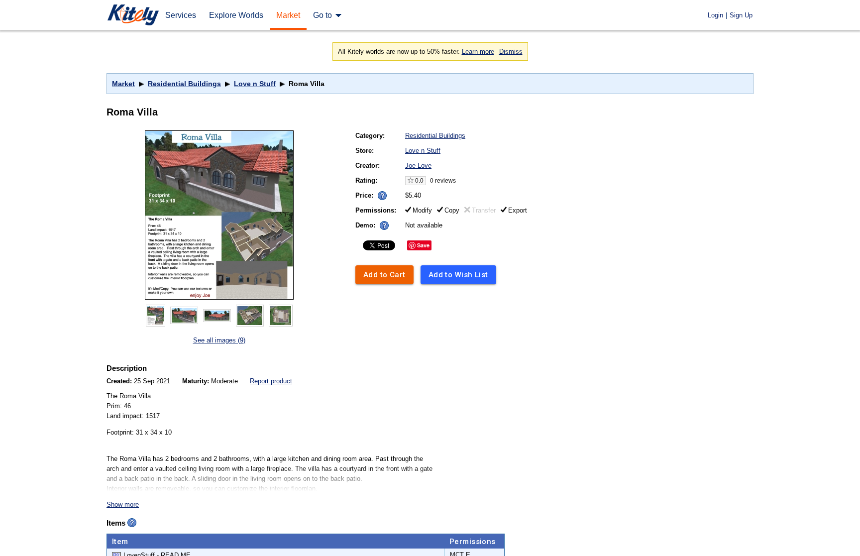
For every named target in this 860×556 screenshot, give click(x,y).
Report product (271, 381)
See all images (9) (219, 340)
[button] (382, 195)
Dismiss (511, 51)
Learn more (478, 51)
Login (715, 15)
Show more (123, 504)
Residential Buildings (184, 84)
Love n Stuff (255, 84)
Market (123, 84)
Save (423, 245)
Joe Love (418, 165)
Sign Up (741, 15)
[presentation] (380, 193)
